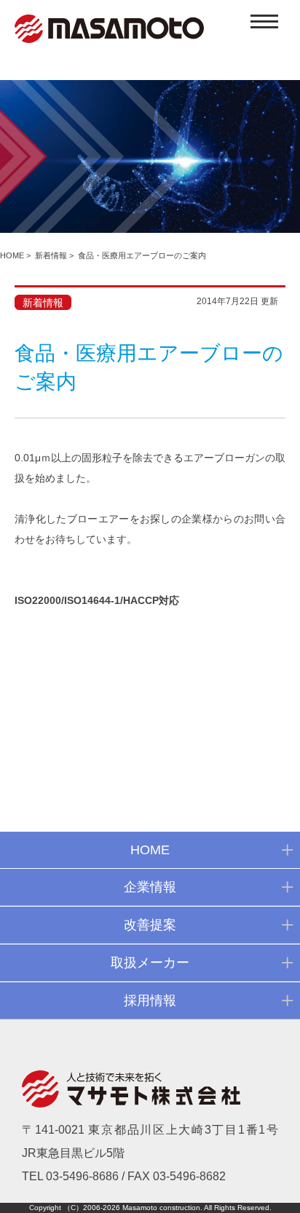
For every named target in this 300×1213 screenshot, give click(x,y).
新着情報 (51, 255)
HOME (12, 255)
